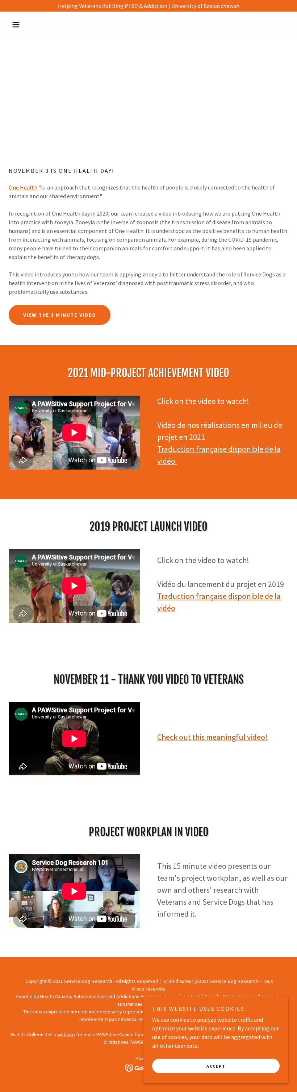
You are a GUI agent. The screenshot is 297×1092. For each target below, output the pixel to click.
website (66, 1034)
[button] (30, 24)
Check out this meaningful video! (212, 737)
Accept (215, 1066)
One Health (23, 187)
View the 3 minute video (59, 315)
